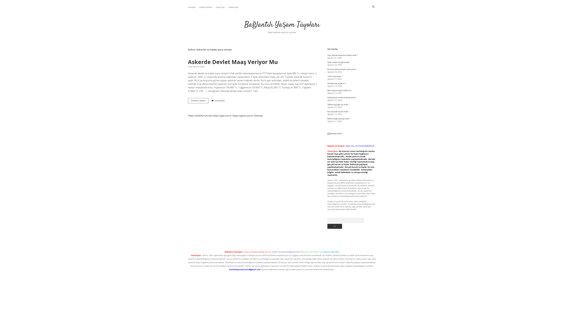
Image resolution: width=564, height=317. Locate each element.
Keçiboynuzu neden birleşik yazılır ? (342, 97)
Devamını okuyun (199, 101)
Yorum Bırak (219, 100)
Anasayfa (192, 7)
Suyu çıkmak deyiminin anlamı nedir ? (342, 55)
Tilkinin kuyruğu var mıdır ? (338, 104)
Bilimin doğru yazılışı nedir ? (338, 118)
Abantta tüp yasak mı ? (336, 83)
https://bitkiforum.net (200, 115)
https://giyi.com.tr (222, 115)
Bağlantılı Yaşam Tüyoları (282, 25)
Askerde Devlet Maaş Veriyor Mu (233, 62)
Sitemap (258, 115)
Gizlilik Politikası (205, 7)
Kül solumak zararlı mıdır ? (338, 111)
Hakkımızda (233, 7)
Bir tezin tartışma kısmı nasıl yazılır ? (342, 69)
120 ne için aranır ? (335, 76)
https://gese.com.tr (242, 115)
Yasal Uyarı (220, 7)
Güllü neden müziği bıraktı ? (338, 62)
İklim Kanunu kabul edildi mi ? (339, 90)
